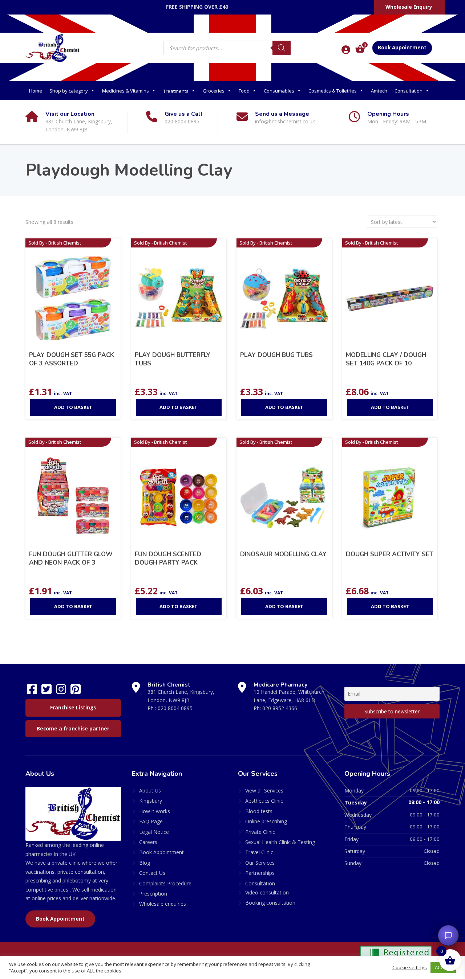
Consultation (408, 90)
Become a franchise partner (73, 728)
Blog (144, 862)
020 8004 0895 (175, 708)
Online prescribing (266, 821)
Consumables (279, 90)
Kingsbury (150, 800)
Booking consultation (270, 902)
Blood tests (258, 811)
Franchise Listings (73, 707)
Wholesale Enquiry (408, 7)
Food (244, 90)
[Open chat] (448, 935)
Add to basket (73, 407)
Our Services (260, 862)
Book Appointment (402, 47)
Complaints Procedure (165, 883)
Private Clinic (260, 831)
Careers (148, 842)
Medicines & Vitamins (125, 90)
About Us (150, 790)
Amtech (379, 90)
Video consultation (267, 892)
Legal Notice (154, 831)
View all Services (264, 790)
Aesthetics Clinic (264, 800)
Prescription (153, 893)
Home (35, 90)
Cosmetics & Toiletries (332, 90)
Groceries (214, 90)
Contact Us (152, 872)
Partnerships (260, 872)
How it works (154, 811)
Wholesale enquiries (162, 903)
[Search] (281, 48)
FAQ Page (151, 821)
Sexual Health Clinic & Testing (280, 842)
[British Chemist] (52, 47)
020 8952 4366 (279, 708)
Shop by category (68, 90)
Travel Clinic (259, 852)
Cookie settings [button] (409, 967)
